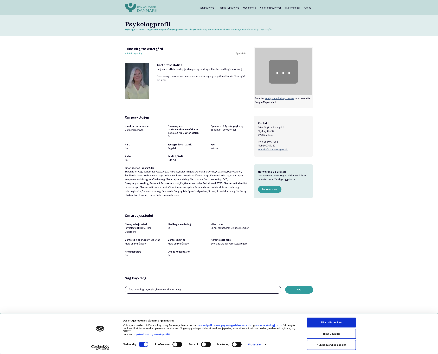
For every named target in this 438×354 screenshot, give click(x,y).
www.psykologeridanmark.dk (232, 325)
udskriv (242, 53)
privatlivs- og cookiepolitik (153, 334)
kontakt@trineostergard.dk (273, 149)
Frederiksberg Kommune (206, 29)
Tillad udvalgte (331, 333)
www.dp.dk (205, 325)
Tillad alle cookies (331, 322)
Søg (148, 29)
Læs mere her (269, 189)
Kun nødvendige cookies (331, 344)
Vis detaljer (255, 344)
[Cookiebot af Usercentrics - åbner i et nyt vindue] (100, 347)
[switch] (177, 344)
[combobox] (203, 290)
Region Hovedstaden (183, 29)
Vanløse (244, 29)
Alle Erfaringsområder (161, 29)
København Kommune (228, 29)
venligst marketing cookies (279, 98)
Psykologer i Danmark (135, 29)
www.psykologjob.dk (268, 325)
